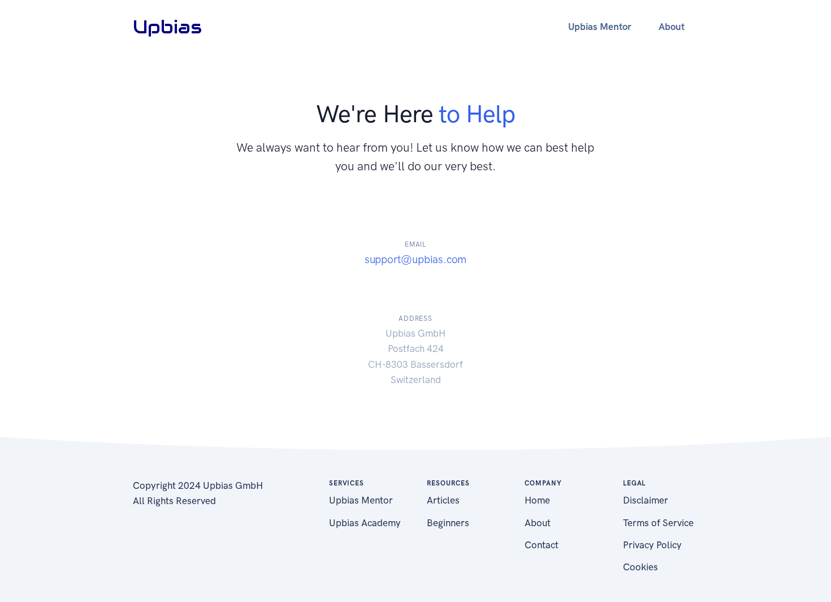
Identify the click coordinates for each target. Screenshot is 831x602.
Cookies (640, 567)
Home (537, 500)
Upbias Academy (365, 522)
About (538, 522)
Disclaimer (645, 500)
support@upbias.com (416, 259)
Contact (542, 545)
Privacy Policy (652, 545)
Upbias (167, 26)
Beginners (448, 522)
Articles (443, 500)
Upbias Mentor (361, 500)
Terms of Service (658, 522)
